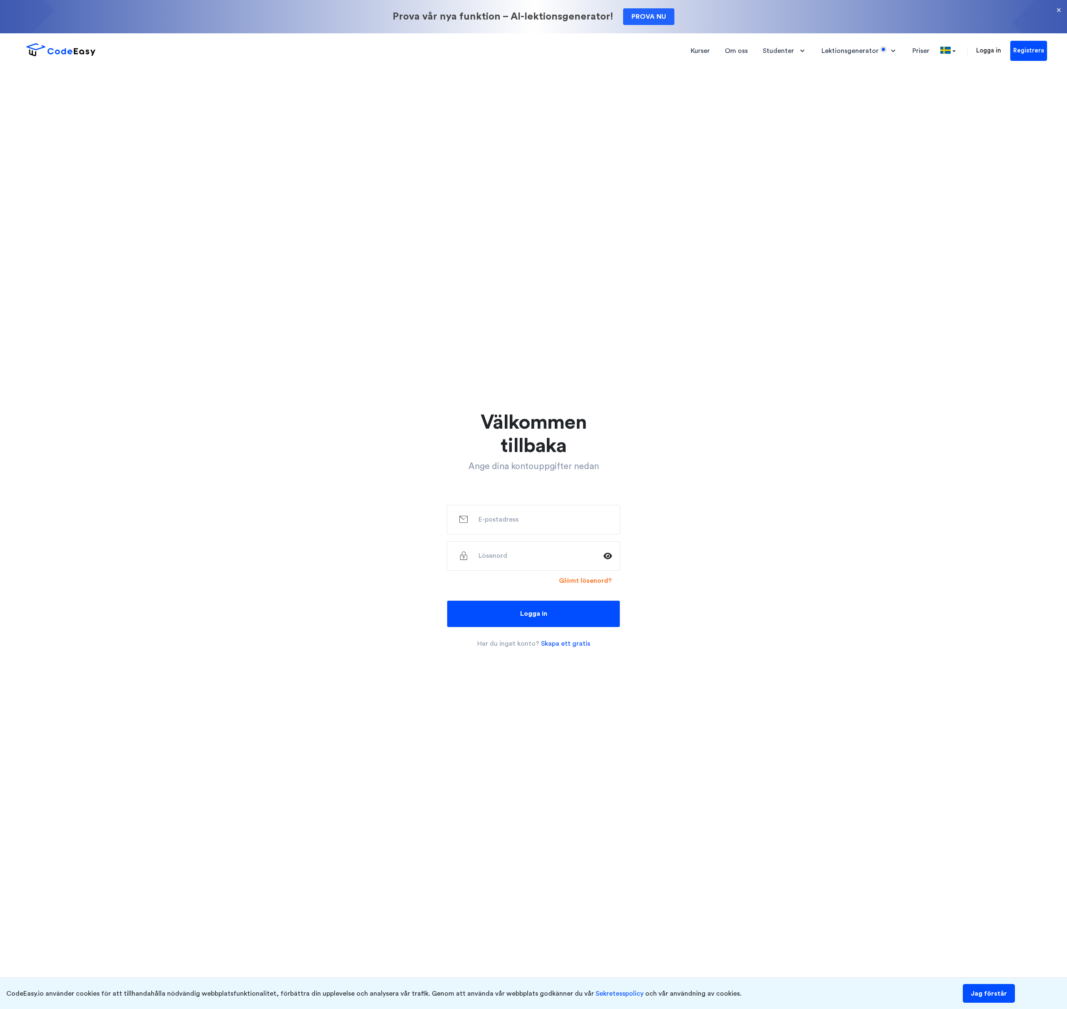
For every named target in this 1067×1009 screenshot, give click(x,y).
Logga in (988, 50)
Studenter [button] (778, 50)
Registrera (1028, 50)
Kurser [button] (700, 50)
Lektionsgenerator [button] (850, 50)
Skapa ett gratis (565, 643)
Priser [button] (920, 50)
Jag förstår (989, 993)
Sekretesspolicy (620, 993)
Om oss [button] (736, 50)
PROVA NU (648, 16)
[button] (948, 51)
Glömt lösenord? (585, 580)
